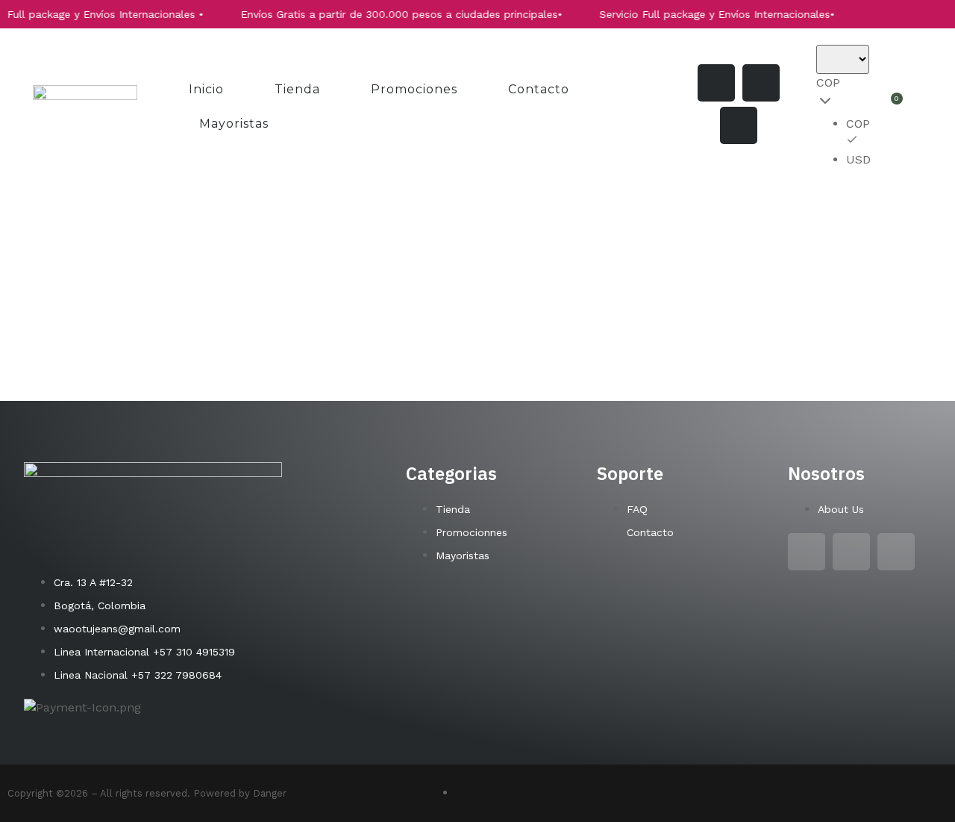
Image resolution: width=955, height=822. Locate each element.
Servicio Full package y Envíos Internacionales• (702, 14)
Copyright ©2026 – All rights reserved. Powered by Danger (146, 793)
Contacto (538, 89)
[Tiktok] (738, 125)
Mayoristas (234, 123)
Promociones (414, 89)
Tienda (297, 89)
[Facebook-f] (761, 83)
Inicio (206, 89)
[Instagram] (716, 83)
